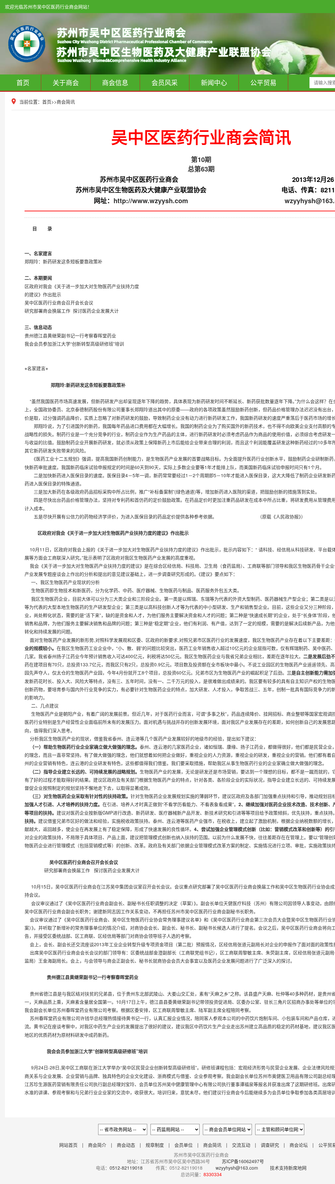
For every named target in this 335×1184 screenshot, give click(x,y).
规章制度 (155, 1145)
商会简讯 (66, 101)
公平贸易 (263, 82)
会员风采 (164, 82)
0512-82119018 (126, 1167)
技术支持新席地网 (288, 1167)
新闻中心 (214, 82)
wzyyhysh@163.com (237, 1167)
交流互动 (241, 1145)
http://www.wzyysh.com (151, 200)
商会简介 (97, 1145)
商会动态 (126, 1145)
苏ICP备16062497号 (242, 1161)
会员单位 (183, 1145)
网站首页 (68, 1145)
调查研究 (270, 1145)
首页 (22, 82)
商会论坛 (299, 1145)
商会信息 (115, 82)
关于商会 (66, 82)
